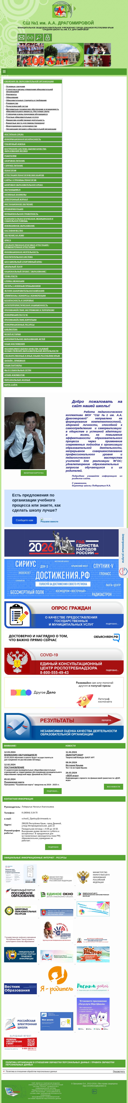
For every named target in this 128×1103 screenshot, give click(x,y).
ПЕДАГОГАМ (10, 170)
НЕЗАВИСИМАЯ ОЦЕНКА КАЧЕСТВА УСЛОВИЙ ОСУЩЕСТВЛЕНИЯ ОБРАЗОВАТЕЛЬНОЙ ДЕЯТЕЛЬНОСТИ (31, 350)
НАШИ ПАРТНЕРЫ (13, 365)
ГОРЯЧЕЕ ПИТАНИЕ (13, 166)
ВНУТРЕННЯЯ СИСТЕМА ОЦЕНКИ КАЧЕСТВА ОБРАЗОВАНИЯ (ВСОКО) (25, 150)
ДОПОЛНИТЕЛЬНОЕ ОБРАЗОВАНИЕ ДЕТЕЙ (24, 339)
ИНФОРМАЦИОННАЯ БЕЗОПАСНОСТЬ (22, 139)
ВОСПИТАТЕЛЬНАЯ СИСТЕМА (18, 257)
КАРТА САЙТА (10, 385)
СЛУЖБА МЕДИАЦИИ (14, 281)
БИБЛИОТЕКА (10, 329)
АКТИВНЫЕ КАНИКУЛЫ (15, 195)
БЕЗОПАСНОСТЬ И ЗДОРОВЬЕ (19, 300)
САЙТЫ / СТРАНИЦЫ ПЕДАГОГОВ (20, 180)
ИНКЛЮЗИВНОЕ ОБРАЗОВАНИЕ (19, 226)
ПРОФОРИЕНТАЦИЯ (13, 209)
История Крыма (74, 765)
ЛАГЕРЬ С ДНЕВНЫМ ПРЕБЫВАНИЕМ (22, 286)
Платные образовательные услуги (22, 117)
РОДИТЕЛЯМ (10, 156)
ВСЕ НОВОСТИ (113, 787)
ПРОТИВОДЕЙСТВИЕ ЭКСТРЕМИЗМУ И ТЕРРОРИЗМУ (29, 310)
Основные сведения (15, 86)
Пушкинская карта (14, 782)
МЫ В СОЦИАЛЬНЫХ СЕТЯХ (17, 370)
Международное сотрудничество (21, 126)
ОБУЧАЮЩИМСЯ (12, 190)
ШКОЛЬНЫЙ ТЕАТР (13, 267)
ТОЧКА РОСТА (10, 276)
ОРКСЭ (7, 240)
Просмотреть (119, 1071)
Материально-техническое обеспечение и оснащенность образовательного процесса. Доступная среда (32, 110)
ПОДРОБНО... (53, 791)
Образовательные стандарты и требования (26, 100)
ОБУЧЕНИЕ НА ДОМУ (14, 235)
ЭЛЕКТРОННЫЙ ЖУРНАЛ (16, 199)
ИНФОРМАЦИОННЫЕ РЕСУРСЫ (19, 325)
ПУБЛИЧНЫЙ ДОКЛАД (14, 144)
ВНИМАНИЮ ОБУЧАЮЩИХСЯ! (20, 755)
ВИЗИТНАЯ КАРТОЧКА (34, 473)
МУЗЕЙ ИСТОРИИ (12, 334)
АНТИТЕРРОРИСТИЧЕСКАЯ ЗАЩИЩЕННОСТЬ (26, 305)
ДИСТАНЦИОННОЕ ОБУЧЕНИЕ (18, 204)
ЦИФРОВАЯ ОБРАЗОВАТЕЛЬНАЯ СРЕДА (23, 185)
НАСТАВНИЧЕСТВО (13, 231)
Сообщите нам (24, 520)
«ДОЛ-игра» (72, 775)
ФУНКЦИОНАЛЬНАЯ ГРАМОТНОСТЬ (21, 214)
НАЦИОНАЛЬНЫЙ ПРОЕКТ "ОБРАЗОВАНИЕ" (25, 271)
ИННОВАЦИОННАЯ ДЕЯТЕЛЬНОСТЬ (21, 252)
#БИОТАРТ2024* (74, 755)
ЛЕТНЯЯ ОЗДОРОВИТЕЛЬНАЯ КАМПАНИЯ (24, 291)
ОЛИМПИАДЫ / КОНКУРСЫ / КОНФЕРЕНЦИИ (25, 296)
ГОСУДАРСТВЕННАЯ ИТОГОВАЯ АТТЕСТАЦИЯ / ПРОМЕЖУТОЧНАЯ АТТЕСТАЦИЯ (26, 246)
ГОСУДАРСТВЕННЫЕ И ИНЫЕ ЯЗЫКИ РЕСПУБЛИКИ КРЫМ (32, 356)
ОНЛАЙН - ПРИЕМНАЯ (14, 361)
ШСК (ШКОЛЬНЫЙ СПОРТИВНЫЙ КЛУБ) (23, 262)
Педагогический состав (17, 106)
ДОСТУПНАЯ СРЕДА (14, 134)
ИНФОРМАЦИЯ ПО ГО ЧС (16, 315)
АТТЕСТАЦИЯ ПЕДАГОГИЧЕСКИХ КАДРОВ (24, 175)
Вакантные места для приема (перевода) (25, 123)
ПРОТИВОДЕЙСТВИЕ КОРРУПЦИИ (20, 320)
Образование (12, 97)
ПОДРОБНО (53, 847)
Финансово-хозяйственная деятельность (25, 120)
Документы (11, 94)
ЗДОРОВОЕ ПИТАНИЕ (14, 161)
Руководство (12, 103)
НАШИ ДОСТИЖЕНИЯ (14, 344)
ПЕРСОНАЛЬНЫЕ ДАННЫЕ (17, 380)
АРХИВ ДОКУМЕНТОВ (14, 375)
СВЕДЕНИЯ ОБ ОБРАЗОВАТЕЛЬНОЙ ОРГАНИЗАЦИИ (29, 81)
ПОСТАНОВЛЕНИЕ (14, 767)
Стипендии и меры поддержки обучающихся (27, 114)
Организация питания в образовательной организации (31, 129)
